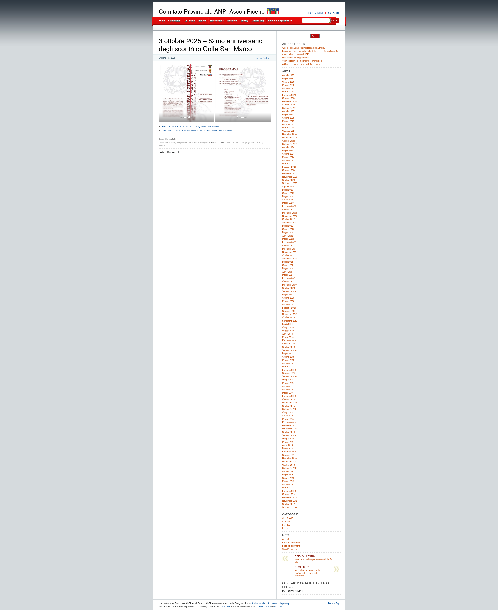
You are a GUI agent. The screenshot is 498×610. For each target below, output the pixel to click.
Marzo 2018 (288, 366)
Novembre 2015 (289, 402)
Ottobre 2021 (288, 255)
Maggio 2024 (288, 157)
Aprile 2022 (287, 235)
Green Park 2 (264, 606)
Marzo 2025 (288, 127)
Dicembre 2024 (289, 134)
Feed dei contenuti (291, 542)
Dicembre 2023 (289, 173)
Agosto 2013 (288, 471)
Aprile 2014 (287, 445)
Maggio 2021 (288, 268)
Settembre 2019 (289, 320)
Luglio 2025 (287, 114)
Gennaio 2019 (288, 343)
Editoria (202, 20)
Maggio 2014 (288, 441)
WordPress (224, 606)
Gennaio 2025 (288, 130)
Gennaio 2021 (288, 281)
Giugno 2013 (288, 477)
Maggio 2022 (288, 232)
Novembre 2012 (289, 500)
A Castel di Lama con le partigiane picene (301, 64)
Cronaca (286, 521)
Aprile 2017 (287, 386)
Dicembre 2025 (289, 101)
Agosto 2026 (288, 75)
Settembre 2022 (289, 222)
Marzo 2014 (288, 448)
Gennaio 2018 (288, 372)
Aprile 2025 (287, 124)
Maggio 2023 (288, 196)
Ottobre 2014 (288, 431)
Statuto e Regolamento (280, 20)
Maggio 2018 (288, 359)
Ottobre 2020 (288, 287)
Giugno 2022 (288, 229)
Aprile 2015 (287, 415)
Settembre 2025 (289, 107)
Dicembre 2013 (289, 458)
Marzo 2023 (288, 202)
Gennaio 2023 (288, 209)
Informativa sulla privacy (278, 603)
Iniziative (173, 139)
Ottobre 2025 (288, 104)
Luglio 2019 (287, 323)
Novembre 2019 (289, 314)
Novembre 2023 (289, 176)
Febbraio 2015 (289, 422)
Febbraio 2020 (289, 307)
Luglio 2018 (287, 353)
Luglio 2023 (287, 189)
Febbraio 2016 (289, 395)
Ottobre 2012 (288, 503)
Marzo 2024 (288, 163)
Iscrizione (232, 20)
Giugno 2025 (288, 117)
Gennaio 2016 (288, 399)
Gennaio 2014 (288, 454)
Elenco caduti (217, 20)
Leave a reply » (262, 57)
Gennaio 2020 (288, 310)
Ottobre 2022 (288, 219)
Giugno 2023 (288, 193)
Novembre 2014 (289, 428)
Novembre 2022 (289, 215)
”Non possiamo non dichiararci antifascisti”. (302, 60)
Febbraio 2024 (289, 166)
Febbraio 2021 (289, 278)
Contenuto (319, 12)
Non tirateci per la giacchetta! (296, 57)
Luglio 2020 (287, 294)
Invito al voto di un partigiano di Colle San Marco (192, 126)
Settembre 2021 (289, 258)
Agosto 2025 (288, 111)
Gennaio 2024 (288, 170)
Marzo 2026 (288, 91)
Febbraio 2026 (289, 94)
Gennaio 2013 (288, 494)
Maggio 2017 (288, 382)
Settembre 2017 (289, 376)
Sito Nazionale (258, 603)
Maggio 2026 (288, 84)
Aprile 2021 (287, 271)
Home (310, 12)
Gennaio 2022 (288, 245)
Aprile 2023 (287, 199)
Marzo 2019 (288, 336)
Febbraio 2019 (289, 340)
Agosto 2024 (288, 147)
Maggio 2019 (288, 330)
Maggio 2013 (288, 481)
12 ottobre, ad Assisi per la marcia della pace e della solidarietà (197, 130)
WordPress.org (289, 548)
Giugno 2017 (288, 379)
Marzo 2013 (288, 487)
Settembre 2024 (289, 143)
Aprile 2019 (287, 333)
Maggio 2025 (288, 121)
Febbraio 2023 (289, 206)
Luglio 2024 (287, 150)
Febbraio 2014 (289, 451)
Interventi (286, 528)
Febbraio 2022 (289, 242)
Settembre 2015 (289, 408)
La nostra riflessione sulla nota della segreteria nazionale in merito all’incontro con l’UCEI (310, 52)
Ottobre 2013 (288, 464)
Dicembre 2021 (289, 248)
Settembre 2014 (289, 435)
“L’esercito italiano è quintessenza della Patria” (303, 47)
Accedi (336, 12)
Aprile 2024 (287, 160)
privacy (244, 20)
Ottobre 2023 (288, 179)
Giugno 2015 (288, 412)
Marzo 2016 (288, 392)
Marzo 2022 (288, 238)
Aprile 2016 (287, 389)
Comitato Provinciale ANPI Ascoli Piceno (212, 11)
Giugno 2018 (288, 356)
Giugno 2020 (288, 297)
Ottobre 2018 (288, 346)
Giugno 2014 (288, 438)
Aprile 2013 (287, 484)
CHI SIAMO (287, 518)
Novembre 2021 (289, 251)
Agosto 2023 (288, 186)
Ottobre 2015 (288, 405)
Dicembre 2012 (289, 497)
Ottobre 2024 (288, 140)
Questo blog (258, 20)
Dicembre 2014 (289, 425)
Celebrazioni (174, 20)
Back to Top (333, 603)
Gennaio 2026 (288, 98)
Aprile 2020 (287, 304)
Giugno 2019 (288, 327)
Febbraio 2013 (289, 490)
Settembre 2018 (289, 350)
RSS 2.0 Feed (217, 142)
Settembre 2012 (289, 507)
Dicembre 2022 (289, 212)
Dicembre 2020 (289, 284)
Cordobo (278, 606)
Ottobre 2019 (288, 317)
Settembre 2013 (289, 467)
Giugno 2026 (288, 81)
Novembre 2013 (289, 461)
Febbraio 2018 (289, 369)
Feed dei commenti (291, 545)
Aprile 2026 (287, 88)
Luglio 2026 (287, 78)
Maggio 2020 (288, 300)
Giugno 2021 (288, 264)
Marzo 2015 (288, 418)
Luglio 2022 (287, 225)
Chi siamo (190, 20)
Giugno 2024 (288, 153)
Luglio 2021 (287, 261)
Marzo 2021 (288, 274)
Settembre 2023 (289, 183)
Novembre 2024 (289, 137)
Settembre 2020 (289, 291)
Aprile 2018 (287, 363)
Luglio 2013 (287, 474)
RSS (329, 12)
